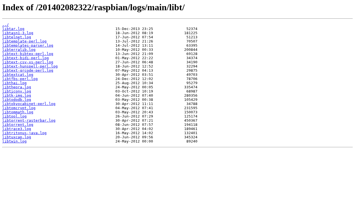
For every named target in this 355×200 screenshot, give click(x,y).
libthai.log (14, 83)
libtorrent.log (17, 124)
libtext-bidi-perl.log (25, 58)
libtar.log (13, 29)
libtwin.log (14, 141)
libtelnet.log (16, 37)
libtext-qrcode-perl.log (27, 70)
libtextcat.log (17, 74)
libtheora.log (16, 87)
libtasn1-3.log (17, 33)
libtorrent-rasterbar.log (28, 120)
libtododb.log (16, 100)
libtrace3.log (16, 129)
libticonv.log (16, 91)
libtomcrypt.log (19, 108)
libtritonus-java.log (24, 133)
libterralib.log (19, 50)
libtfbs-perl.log (20, 79)
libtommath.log (17, 112)
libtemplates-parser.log (27, 45)
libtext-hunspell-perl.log (30, 66)
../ (5, 24)
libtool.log (14, 116)
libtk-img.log (16, 95)
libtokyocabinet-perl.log (28, 104)
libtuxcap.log (16, 137)
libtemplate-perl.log (24, 41)
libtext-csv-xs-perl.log (27, 62)
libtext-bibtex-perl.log (27, 54)
